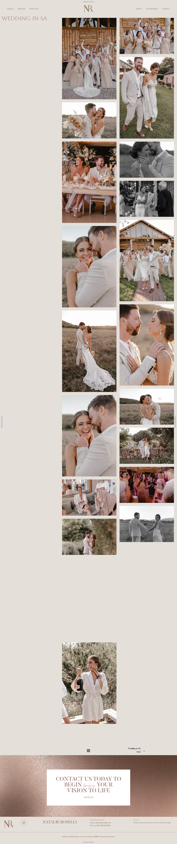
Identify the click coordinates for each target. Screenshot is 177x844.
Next (134, 750)
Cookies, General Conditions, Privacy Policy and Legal (152, 823)
